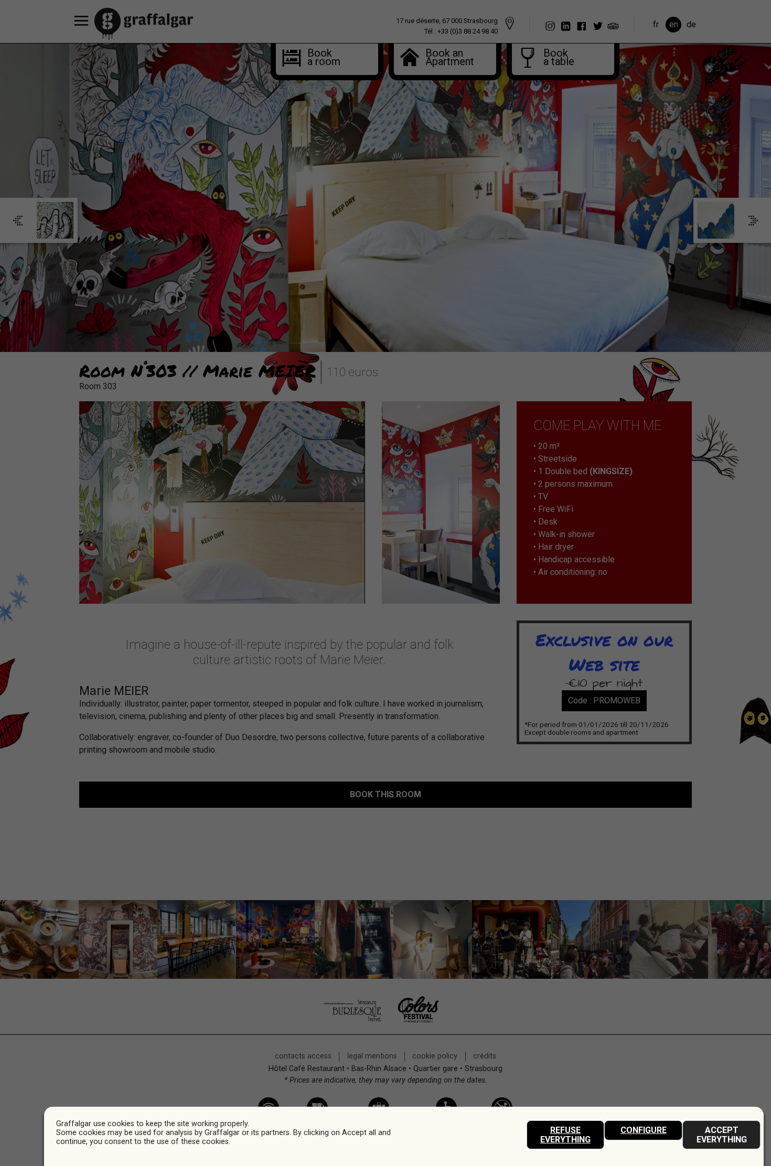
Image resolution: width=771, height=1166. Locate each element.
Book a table (555, 58)
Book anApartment (444, 58)
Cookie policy (434, 1056)
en (673, 24)
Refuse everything (565, 1134)
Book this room (385, 794)
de (691, 24)
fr (656, 24)
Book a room (319, 58)
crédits (484, 1056)
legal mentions (372, 1056)
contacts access (303, 1056)
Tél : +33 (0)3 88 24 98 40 (461, 31)
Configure (643, 1130)
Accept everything (722, 1134)
